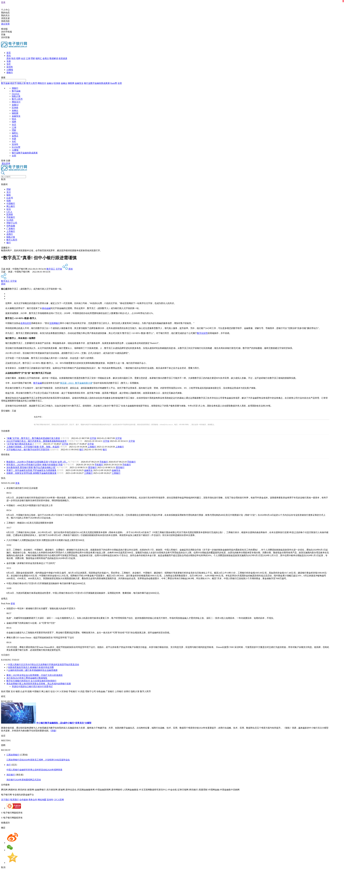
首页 (8, 53)
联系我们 (14, 799)
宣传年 (9, 67)
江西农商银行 (12, 755)
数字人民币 (31, 83)
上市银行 (10, 231)
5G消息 (9, 220)
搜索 (3, 77)
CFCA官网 (59, 799)
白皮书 (9, 198)
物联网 (71, 83)
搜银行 (9, 72)
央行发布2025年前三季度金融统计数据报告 (26, 678)
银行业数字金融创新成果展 (97, 83)
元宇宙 (59, 269)
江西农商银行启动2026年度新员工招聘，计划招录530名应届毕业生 (38, 760)
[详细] (53, 731)
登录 (3, 2)
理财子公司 (11, 223)
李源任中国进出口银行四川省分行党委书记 (32, 686)
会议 (23, 58)
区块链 (57, 83)
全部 (120, 83)
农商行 (9, 234)
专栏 (8, 64)
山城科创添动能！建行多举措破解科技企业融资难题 (33, 670)
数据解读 (53, 58)
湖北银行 (10, 775)
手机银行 (10, 217)
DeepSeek (15, 94)
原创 (8, 58)
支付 (8, 192)
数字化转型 (202, 333)
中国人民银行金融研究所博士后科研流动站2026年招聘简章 (34, 770)
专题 (8, 61)
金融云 (64, 83)
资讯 (8, 55)
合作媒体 (23, 799)
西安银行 (92, 467)
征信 (8, 209)
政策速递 (63, 58)
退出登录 (5, 24)
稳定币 (13, 83)
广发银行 (10, 228)
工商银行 (88, 473)
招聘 (18, 58)
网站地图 (42, 799)
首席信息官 (25, 323)
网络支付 (42, 83)
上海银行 (92, 447)
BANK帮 (16, 147)
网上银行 (10, 206)
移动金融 (46, 308)
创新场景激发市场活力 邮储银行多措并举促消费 (31, 667)
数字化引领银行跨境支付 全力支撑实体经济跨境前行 (31, 681)
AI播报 (9, 70)
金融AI (50, 83)
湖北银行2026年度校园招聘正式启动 (23, 780)
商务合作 (32, 799)
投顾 (8, 200)
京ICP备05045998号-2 (33, 813)
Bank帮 (113, 83)
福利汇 (38, 58)
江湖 (28, 58)
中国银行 (10, 203)
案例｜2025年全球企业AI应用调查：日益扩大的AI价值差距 (34, 675)
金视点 (45, 58)
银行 (8, 243)
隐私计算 (21, 83)
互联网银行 (54, 323)
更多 (17, 483)
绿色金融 (10, 226)
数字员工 (50, 269)
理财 (33, 58)
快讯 (13, 58)
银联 (8, 195)
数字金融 (5, 83)
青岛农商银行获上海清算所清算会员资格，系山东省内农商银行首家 (38, 684)
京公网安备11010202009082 (58, 813)
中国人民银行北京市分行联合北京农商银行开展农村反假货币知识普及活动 (43, 664)
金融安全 (79, 83)
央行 (8, 765)
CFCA (9, 212)
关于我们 (5, 799)
